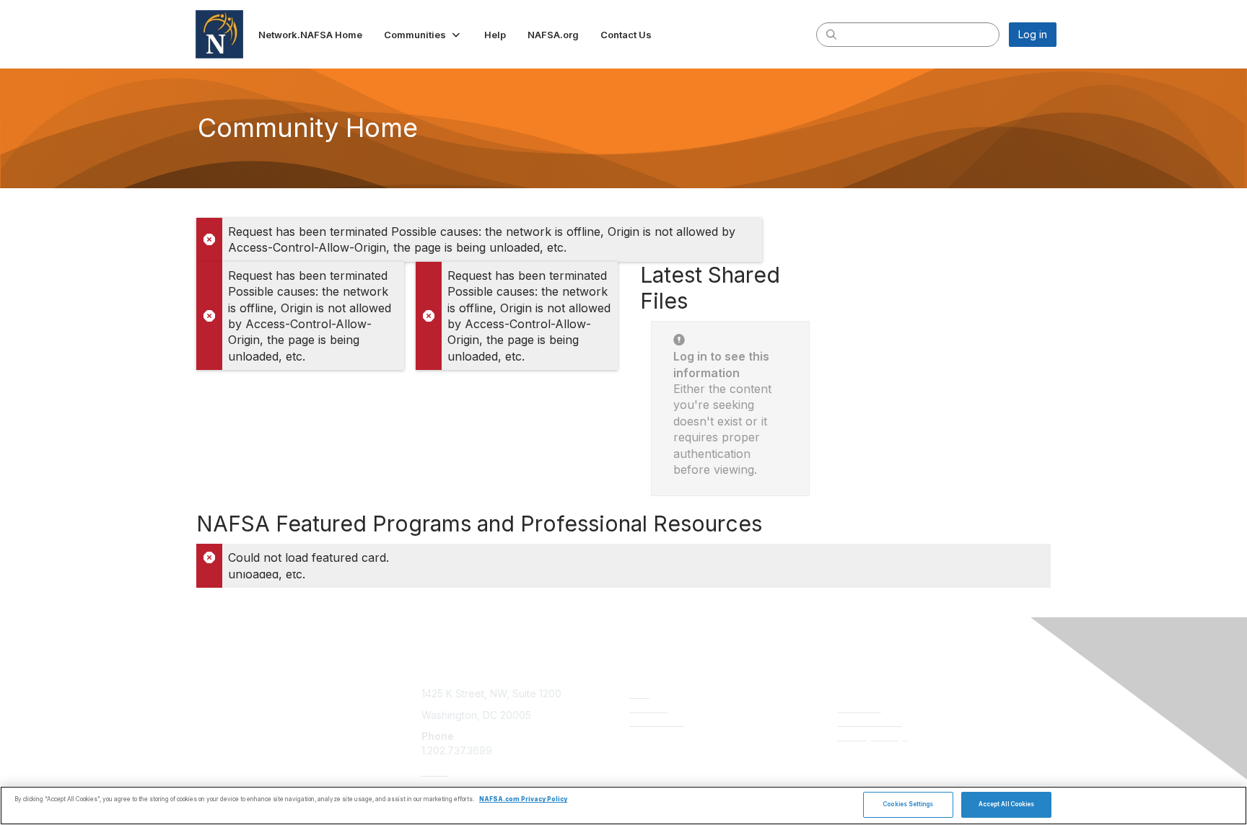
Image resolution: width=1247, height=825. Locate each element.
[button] (423, 34)
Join (639, 693)
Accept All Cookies (1006, 804)
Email (434, 771)
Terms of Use (870, 721)
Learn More (656, 721)
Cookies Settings (908, 804)
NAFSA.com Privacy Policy (523, 799)
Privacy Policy (873, 736)
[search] (831, 33)
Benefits (648, 708)
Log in (1032, 34)
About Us (859, 708)
